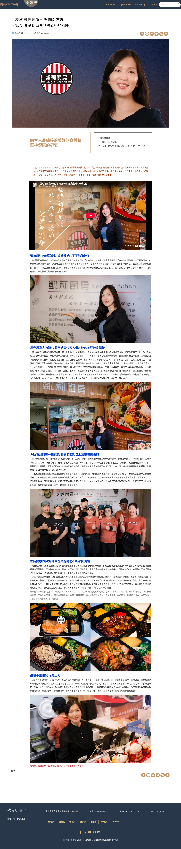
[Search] (178, 4)
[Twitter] (156, 34)
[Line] (147, 34)
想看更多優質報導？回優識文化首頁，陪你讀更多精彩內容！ (56, 766)
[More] (166, 34)
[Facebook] (142, 34)
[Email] (152, 34)
